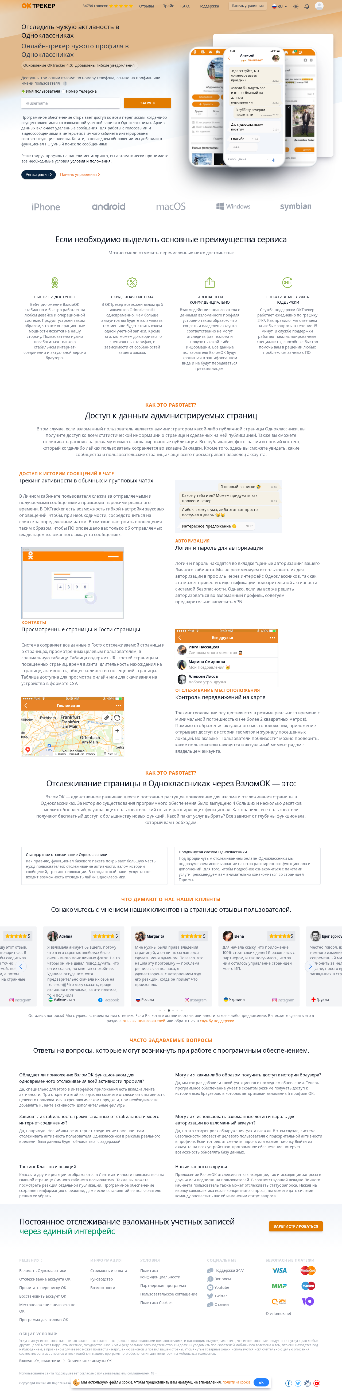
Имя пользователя (43, 91)
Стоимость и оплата (108, 1270)
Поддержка (209, 6)
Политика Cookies (156, 1302)
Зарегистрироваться (296, 1226)
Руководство (101, 1279)
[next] (310, 966)
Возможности (102, 1287)
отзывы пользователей (144, 1020)
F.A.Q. (185, 6)
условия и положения (91, 161)
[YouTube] (316, 1383)
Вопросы (223, 1278)
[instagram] (307, 1383)
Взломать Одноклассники (42, 1270)
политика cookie (236, 1382)
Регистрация (37, 174)
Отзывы (146, 6)
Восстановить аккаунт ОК (42, 1296)
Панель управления (248, 5)
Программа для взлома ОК (43, 1319)
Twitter (221, 1295)
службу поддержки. (217, 1020)
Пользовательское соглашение (168, 1294)
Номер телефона (81, 91)
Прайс (168, 5)
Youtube (222, 1287)
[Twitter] (298, 1383)
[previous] (21, 966)
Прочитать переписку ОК (42, 1287)
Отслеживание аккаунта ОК (45, 1279)
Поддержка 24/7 (229, 1270)
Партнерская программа (163, 1285)
